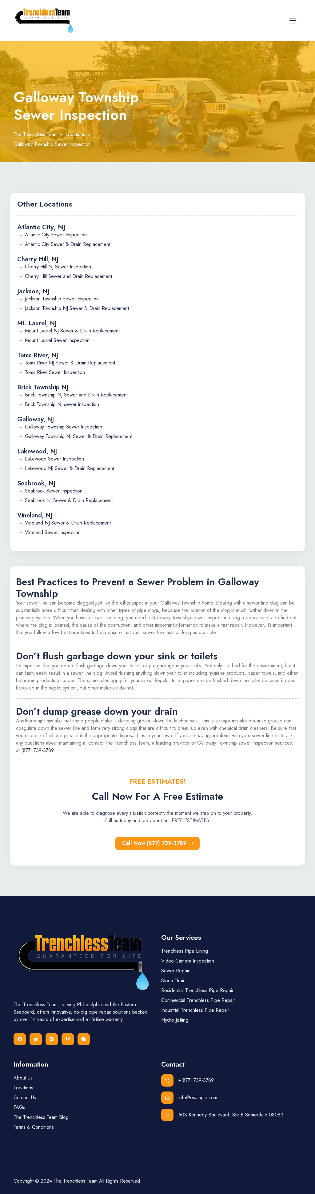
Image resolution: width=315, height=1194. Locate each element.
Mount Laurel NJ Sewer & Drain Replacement (72, 331)
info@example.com (197, 1097)
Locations (23, 1088)
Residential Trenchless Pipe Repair (197, 990)
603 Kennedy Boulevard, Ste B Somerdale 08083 (230, 1114)
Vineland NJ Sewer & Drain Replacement (68, 523)
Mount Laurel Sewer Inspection (57, 340)
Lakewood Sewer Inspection (54, 459)
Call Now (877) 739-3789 (154, 843)
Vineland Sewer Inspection (53, 532)
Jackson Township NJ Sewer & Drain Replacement (77, 308)
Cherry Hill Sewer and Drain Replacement (68, 276)
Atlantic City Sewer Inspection (56, 235)
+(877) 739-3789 (196, 1080)
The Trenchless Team (76, 1181)
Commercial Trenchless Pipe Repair (198, 1000)
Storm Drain (173, 980)
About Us (23, 1078)
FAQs (19, 1107)
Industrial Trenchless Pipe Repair (195, 1010)
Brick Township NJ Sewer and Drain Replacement (76, 395)
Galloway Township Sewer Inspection (63, 427)
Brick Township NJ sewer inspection (62, 404)
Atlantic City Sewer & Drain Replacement (67, 244)
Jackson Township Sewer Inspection (62, 299)
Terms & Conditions (34, 1127)
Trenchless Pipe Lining (184, 951)
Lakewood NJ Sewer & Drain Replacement (69, 468)
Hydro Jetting (174, 1020)
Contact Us (25, 1097)
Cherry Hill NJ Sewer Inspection (58, 267)
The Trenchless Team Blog (41, 1117)
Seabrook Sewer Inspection (53, 491)
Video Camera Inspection (187, 961)
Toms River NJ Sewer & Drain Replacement (70, 363)
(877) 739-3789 (37, 750)
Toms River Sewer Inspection (55, 372)
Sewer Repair (175, 971)
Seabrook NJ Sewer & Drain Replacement (69, 500)
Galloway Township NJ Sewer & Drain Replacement (78, 436)
